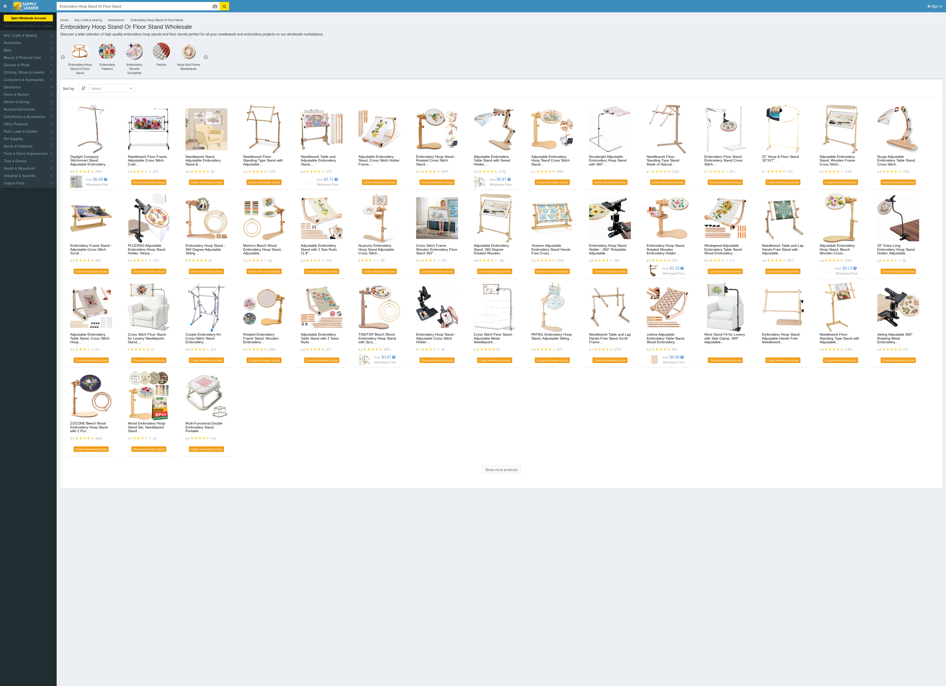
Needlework (116, 20)
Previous (62, 57)
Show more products (501, 469)
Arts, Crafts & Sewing (88, 20)
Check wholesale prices (149, 182)
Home (64, 20)
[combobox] (111, 88)
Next (205, 57)
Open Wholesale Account (28, 18)
